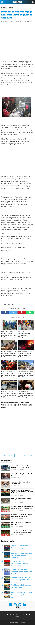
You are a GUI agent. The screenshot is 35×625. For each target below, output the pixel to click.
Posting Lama (28, 455)
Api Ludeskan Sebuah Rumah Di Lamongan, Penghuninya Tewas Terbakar (25, 354)
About (7, 614)
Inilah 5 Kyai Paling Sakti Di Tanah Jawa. (21, 474)
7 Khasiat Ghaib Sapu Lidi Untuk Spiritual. (21, 523)
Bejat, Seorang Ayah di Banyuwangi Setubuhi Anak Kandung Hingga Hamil (8, 354)
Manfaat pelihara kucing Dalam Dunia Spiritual (21, 482)
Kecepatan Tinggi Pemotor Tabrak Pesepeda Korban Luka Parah (8, 334)
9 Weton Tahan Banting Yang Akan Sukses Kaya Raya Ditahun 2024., (22, 507)
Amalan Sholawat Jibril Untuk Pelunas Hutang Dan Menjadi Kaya (21, 595)
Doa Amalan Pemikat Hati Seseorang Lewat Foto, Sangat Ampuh (20, 563)
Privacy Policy (24, 614)
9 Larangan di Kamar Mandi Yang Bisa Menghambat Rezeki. (21, 515)
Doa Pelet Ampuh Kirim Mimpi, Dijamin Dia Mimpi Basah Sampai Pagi (22, 555)
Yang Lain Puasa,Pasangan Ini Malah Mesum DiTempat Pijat (24, 334)
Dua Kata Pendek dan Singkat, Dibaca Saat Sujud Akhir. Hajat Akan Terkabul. (22, 491)
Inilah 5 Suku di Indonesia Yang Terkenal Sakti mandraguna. (21, 466)
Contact (14, 614)
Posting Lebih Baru (8, 455)
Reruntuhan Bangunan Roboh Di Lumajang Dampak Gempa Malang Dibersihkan (26, 374)
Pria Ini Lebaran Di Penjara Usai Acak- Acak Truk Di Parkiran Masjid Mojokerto (9, 394)
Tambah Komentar (29, 21)
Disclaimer (17, 616)
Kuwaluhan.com (21, 622)
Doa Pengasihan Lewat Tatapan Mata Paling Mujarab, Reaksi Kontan (21, 572)
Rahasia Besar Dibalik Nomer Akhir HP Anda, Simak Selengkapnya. (22, 531)
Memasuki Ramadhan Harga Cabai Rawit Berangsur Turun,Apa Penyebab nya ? (8, 374)
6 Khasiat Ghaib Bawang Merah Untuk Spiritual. (21, 499)
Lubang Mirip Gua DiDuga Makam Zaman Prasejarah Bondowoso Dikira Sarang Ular (25, 394)
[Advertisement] (17, 41)
